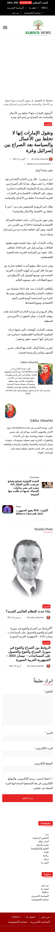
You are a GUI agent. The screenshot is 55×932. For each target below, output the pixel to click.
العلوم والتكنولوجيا (40, 848)
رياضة (46, 855)
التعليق (48, 691)
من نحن (15, 12)
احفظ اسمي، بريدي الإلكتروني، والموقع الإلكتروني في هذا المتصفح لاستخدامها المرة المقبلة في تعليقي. (29, 783)
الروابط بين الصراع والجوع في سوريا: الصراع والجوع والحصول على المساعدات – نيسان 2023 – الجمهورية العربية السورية (28, 653)
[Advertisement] (27, 69)
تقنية (46, 852)
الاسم (49, 733)
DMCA (44, 7)
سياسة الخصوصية (32, 12)
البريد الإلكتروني (43, 748)
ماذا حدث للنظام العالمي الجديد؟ (28, 611)
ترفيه (46, 859)
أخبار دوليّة (43, 841)
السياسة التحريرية (15, 7)
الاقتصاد (48, 124)
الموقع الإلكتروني (43, 763)
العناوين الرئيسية (41, 837)
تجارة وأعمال (42, 844)
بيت (47, 834)
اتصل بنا (32, 7)
